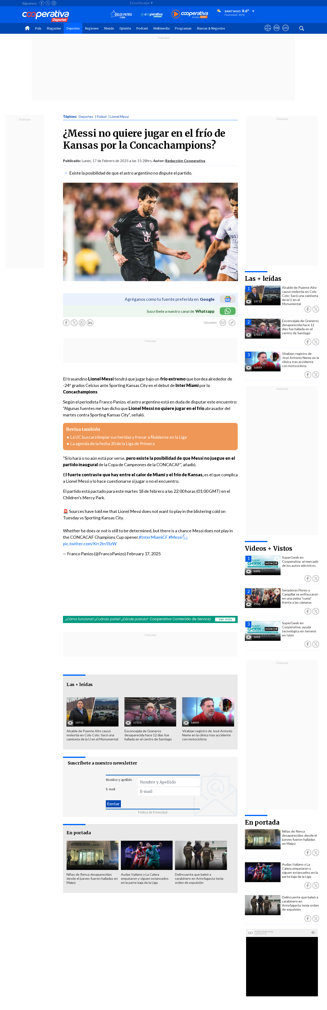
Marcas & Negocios (211, 28)
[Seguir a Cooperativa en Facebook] (41, 3)
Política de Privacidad (152, 812)
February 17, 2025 (144, 553)
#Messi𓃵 (178, 537)
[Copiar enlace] (232, 322)
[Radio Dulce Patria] (121, 14)
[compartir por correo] (223, 322)
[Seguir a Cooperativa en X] (47, 3)
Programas (183, 28)
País (38, 28)
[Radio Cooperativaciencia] (151, 14)
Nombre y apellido (119, 780)
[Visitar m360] (276, 32)
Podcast (142, 28)
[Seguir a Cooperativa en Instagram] (53, 3)
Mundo (109, 28)
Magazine (54, 28)
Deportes (73, 28)
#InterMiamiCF (153, 537)
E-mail (110, 789)
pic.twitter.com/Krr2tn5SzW (90, 543)
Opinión (125, 28)
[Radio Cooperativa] (190, 14)
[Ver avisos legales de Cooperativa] (268, 32)
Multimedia (161, 28)
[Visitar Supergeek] (285, 32)
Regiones (92, 28)
